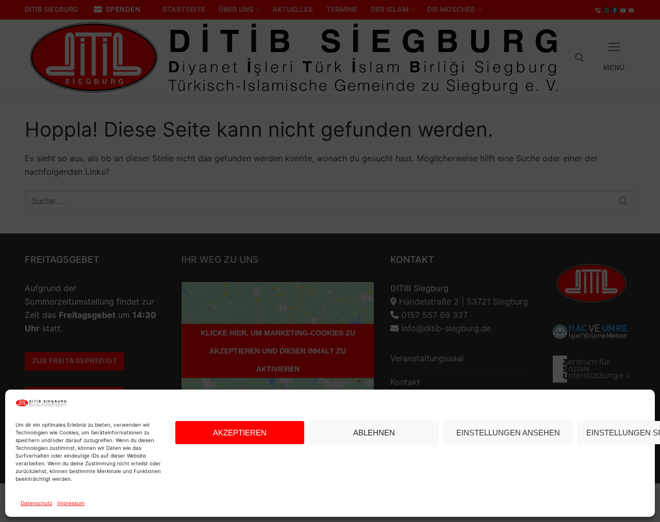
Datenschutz (36, 503)
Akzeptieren (240, 432)
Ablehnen (374, 432)
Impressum (71, 503)
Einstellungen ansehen (508, 432)
